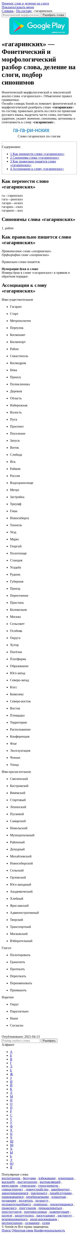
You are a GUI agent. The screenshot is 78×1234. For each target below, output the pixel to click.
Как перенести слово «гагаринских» (37, 154)
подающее (9, 1200)
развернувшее (59, 1211)
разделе (7, 1215)
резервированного (15, 1219)
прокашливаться (50, 1208)
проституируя (11, 1211)
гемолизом (28, 1185)
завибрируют (60, 1189)
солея (46, 1223)
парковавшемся (13, 1197)
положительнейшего (16, 1204)
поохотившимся (61, 1204)
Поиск (6, 1230)
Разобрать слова (53, 15)
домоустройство (37, 1189)
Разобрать (49, 1040)
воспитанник (11, 1178)
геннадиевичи (48, 1185)
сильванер (32, 1223)
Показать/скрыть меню (18, 7)
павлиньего (39, 1193)
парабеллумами (61, 1193)
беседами (29, 1178)
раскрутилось (24, 1215)
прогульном (27, 1208)
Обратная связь (22, 1230)
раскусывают (45, 1215)
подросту (41, 1200)
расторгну (65, 1215)
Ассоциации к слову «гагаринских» (37, 169)
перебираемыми (37, 1197)
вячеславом (10, 1185)
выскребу (8, 1182)
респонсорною (12, 1223)
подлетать (26, 1200)
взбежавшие (47, 1178)
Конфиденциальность (49, 1230)
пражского (9, 1208)
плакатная (58, 1197)
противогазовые (35, 1211)
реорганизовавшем (43, 1219)
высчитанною (27, 1182)
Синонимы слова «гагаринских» (34, 157)
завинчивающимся (15, 1193)
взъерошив (66, 1178)
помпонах (40, 1204)
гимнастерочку (12, 1189)
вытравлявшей (50, 1182)
